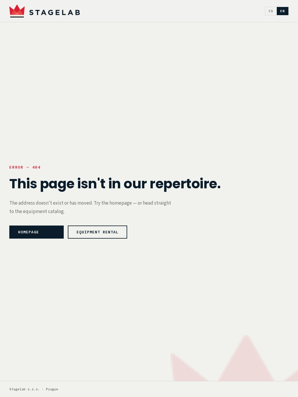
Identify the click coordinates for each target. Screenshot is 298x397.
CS (271, 11)
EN (282, 11)
